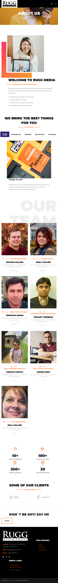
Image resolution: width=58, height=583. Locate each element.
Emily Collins (43, 262)
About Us (42, 547)
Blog (40, 544)
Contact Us (43, 549)
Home (25, 18)
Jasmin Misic (43, 372)
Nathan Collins (14, 262)
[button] (51, 3)
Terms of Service (15, 570)
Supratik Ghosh (14, 315)
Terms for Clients (15, 567)
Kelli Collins (15, 425)
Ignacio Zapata (14, 372)
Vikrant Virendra (43, 317)
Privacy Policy (14, 565)
